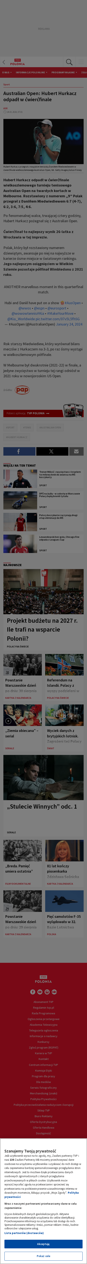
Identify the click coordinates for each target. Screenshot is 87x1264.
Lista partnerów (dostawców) (24, 1233)
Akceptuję (43, 1244)
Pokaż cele (43, 1256)
